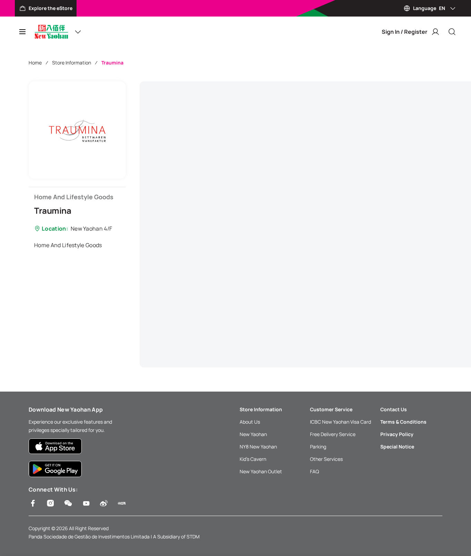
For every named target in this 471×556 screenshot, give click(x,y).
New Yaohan (253, 434)
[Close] (452, 32)
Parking (318, 446)
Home (35, 62)
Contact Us (393, 409)
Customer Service (331, 409)
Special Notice (397, 446)
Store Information (71, 62)
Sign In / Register (404, 32)
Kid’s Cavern (253, 459)
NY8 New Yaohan (258, 446)
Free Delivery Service (332, 434)
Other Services (326, 459)
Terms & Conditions (403, 421)
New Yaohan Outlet (261, 471)
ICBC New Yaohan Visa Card (340, 421)
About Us (250, 421)
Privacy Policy (396, 434)
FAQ (314, 471)
